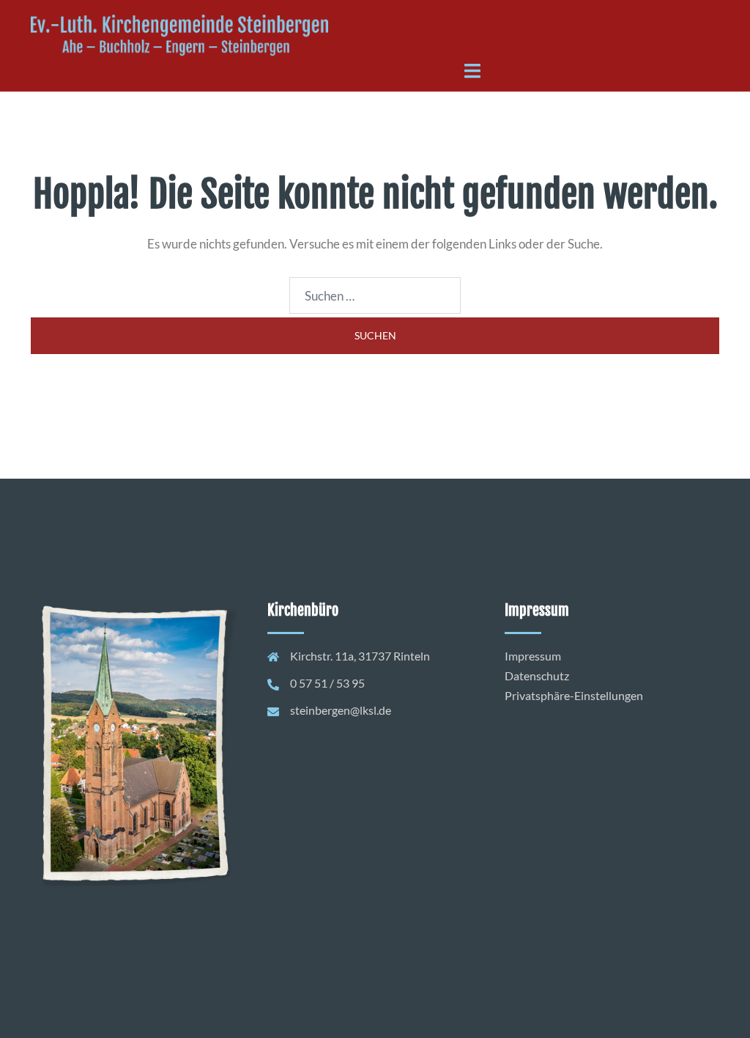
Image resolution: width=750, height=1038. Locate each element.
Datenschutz (537, 675)
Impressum (533, 656)
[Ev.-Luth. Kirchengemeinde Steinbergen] (179, 34)
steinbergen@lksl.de (340, 710)
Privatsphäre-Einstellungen (574, 695)
